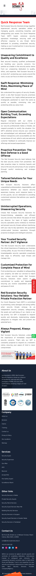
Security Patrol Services (9, 503)
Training (4, 427)
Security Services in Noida (10, 495)
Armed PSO (5, 475)
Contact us (5, 431)
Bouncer (4, 471)
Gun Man (5, 463)
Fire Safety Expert (7, 478)
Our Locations (6, 439)
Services (4, 420)
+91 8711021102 (7, 544)
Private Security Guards (9, 499)
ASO (3, 467)
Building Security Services (10, 510)
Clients (4, 424)
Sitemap (4, 443)
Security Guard (6, 455)
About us (4, 416)
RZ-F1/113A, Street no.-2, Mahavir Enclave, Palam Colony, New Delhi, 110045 (17, 536)
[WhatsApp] (29, 336)
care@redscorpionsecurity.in (11, 540)
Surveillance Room (7, 482)
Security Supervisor (8, 459)
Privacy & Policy (6, 435)
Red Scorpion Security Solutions (22, 573)
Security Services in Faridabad (11, 522)
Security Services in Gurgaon (11, 514)
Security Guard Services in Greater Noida (14, 518)
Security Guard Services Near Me (12, 506)
